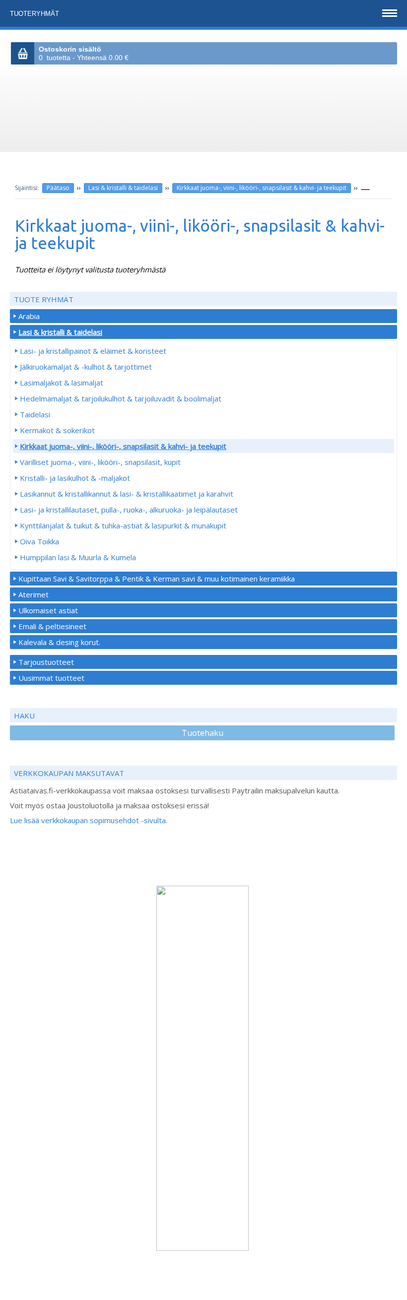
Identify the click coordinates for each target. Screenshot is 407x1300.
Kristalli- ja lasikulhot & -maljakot (75, 478)
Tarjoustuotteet (46, 662)
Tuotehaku (202, 732)
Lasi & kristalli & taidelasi (123, 188)
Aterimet (33, 594)
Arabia (29, 316)
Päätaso (58, 188)
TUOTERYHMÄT (35, 13)
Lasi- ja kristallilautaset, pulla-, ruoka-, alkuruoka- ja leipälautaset (129, 510)
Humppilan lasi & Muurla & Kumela (78, 557)
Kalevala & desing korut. (59, 642)
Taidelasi (35, 414)
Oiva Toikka (39, 541)
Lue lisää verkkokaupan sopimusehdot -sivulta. (88, 820)
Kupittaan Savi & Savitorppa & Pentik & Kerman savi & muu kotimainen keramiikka (156, 579)
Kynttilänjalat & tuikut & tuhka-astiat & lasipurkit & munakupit (123, 525)
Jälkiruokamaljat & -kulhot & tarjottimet (86, 367)
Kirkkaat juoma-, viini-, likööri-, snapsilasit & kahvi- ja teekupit (261, 188)
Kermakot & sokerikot (57, 430)
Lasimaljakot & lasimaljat (61, 383)
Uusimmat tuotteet (51, 678)
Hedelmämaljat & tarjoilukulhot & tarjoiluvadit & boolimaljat (120, 398)
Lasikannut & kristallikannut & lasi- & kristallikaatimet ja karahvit (126, 494)
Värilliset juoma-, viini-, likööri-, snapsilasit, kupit (100, 462)
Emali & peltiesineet (52, 626)
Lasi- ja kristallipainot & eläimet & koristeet (93, 351)
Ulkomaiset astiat (48, 610)
